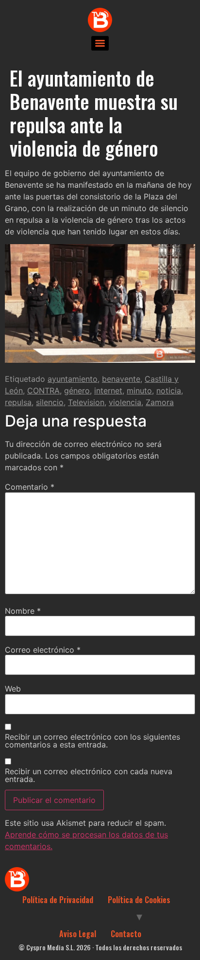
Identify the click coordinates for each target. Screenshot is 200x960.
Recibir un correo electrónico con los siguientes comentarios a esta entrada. (92, 740)
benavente (121, 379)
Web (13, 689)
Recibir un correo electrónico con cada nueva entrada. (88, 775)
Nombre (23, 611)
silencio (50, 402)
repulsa (18, 402)
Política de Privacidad (57, 900)
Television (86, 402)
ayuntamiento (73, 379)
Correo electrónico (43, 650)
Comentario (29, 487)
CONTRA (43, 390)
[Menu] (100, 43)
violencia (125, 402)
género (77, 390)
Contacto (126, 934)
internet (108, 390)
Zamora (160, 402)
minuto (139, 390)
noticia (168, 390)
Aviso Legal (77, 934)
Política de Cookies (139, 900)
